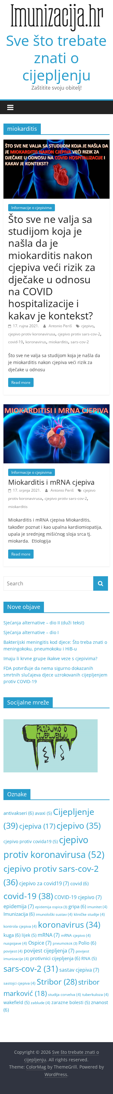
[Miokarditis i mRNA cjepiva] (56, 408)
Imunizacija (19, 914)
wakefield (16, 1002)
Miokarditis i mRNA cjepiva (51, 482)
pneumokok (65, 943)
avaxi (43, 813)
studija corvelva (64, 994)
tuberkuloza (95, 994)
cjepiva (37, 826)
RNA (89, 958)
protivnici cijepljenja (55, 958)
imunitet (97, 906)
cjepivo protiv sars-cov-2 (79, 334)
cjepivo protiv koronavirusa (31, 334)
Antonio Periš (61, 326)
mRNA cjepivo (76, 935)
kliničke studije (89, 914)
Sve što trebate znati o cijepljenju (56, 57)
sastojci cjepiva (19, 983)
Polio (87, 943)
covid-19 (15, 342)
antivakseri (18, 813)
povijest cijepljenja (49, 950)
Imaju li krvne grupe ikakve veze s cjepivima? (50, 658)
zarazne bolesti (70, 1002)
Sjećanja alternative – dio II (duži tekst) (43, 623)
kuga (11, 935)
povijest (13, 951)
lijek (29, 935)
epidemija (18, 906)
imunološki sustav (54, 914)
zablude (40, 1002)
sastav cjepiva (79, 969)
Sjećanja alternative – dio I (31, 632)
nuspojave (15, 943)
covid (79, 883)
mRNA (49, 934)
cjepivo (87, 326)
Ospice (39, 942)
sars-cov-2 (80, 342)
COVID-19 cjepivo (78, 897)
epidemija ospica (51, 907)
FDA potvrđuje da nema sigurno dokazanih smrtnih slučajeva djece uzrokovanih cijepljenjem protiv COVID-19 (55, 674)
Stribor (57, 981)
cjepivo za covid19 (44, 883)
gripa (77, 906)
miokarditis (58, 342)
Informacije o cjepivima (31, 207)
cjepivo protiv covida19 (30, 841)
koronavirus (35, 342)
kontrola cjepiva (20, 926)
